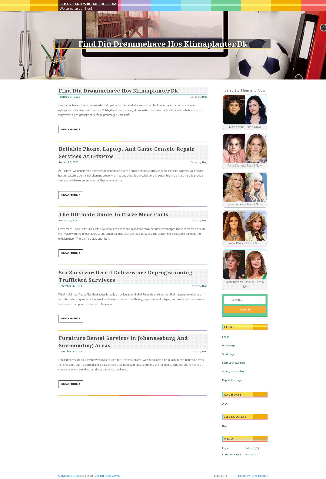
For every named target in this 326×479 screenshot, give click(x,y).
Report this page (232, 380)
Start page (228, 354)
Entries (252, 448)
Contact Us (221, 475)
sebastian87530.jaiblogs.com (88, 4)
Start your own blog (233, 362)
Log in (225, 336)
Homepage (228, 345)
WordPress (251, 454)
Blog (204, 96)
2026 (225, 403)
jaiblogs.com (87, 475)
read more (69, 129)
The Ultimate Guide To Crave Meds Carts (113, 214)
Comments (231, 454)
